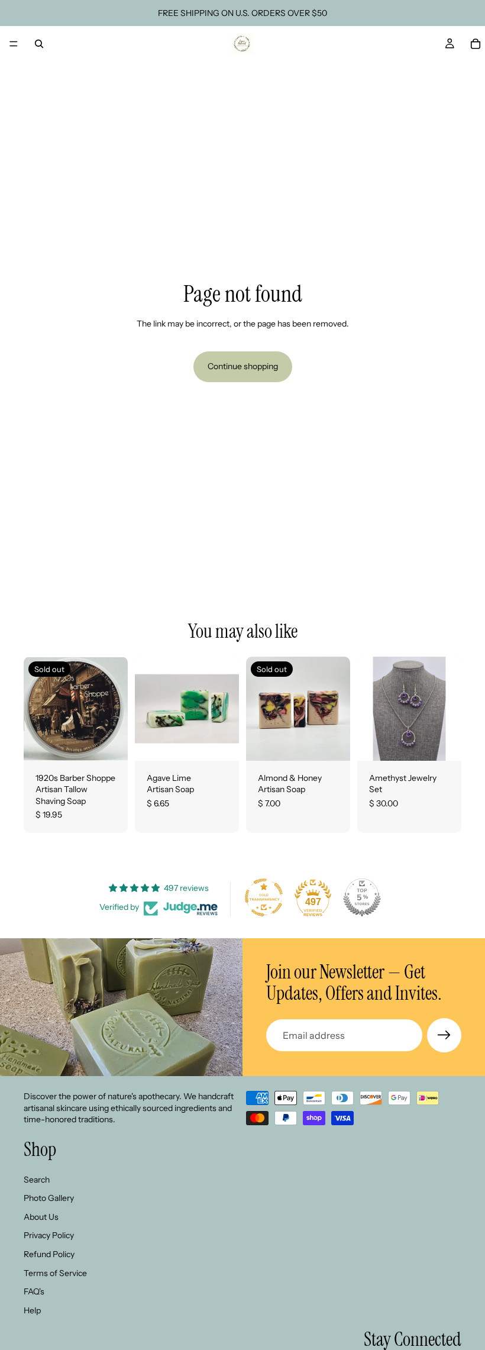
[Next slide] (448, 709)
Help (32, 1309)
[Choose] (220, 742)
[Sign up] (444, 1035)
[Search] (39, 44)
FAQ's (34, 1291)
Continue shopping (243, 366)
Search (37, 1179)
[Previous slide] (370, 709)
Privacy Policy (49, 1235)
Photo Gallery (49, 1198)
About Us (41, 1216)
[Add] (443, 742)
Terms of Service (55, 1272)
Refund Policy (49, 1254)
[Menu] (13, 43)
